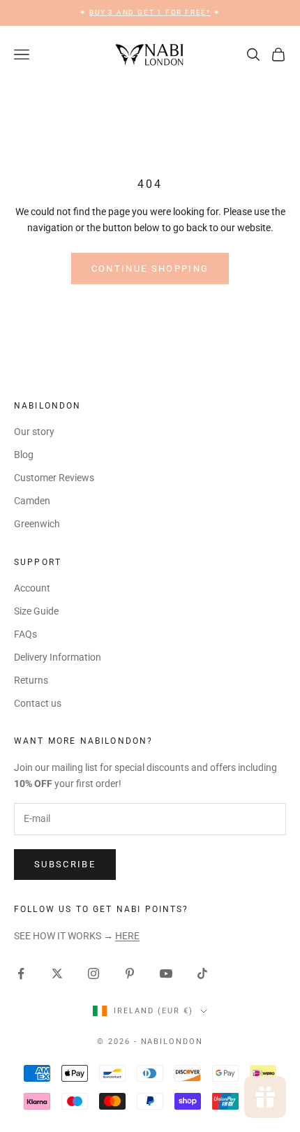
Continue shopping (150, 268)
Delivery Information (57, 657)
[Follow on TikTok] (202, 973)
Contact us (37, 703)
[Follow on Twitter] (57, 973)
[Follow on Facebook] (21, 973)
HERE (127, 935)
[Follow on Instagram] (93, 973)
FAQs (25, 634)
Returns (31, 680)
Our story (34, 431)
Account (32, 588)
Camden (32, 500)
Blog (23, 454)
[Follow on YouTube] (166, 973)
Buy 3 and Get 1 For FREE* (150, 12)
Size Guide (36, 611)
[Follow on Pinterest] (130, 973)
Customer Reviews (54, 477)
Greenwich (37, 523)
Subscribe (65, 864)
